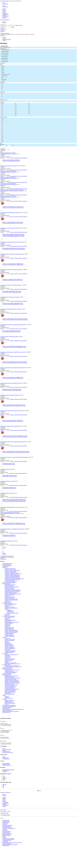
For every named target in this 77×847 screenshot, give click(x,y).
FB (3, 787)
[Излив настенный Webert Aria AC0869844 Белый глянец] (14, 523)
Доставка (4, 12)
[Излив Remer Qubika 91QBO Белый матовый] (12, 291)
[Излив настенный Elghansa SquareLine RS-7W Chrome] (13, 234)
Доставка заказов (6, 763)
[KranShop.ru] (4, 0)
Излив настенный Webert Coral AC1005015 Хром (10, 285)
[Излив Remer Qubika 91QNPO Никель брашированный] (14, 248)
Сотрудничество (6, 770)
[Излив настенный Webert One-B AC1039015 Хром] (13, 420)
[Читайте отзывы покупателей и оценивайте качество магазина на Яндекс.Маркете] (39, 791)
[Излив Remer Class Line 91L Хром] (10, 475)
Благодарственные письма (8, 752)
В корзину (2, 30)
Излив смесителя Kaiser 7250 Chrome (7, 178)
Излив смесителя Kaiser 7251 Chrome (7, 153)
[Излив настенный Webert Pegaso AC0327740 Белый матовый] (15, 361)
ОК (3, 786)
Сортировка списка (4, 46)
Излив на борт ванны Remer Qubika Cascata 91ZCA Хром (11, 507)
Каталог (4, 9)
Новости (4, 750)
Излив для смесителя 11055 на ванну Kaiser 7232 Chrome (11, 190)
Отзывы (4, 17)
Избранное (2, 35)
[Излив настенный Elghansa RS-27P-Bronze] (11, 159)
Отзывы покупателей (7, 749)
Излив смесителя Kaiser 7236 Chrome (7, 184)
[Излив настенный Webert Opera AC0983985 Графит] (13, 263)
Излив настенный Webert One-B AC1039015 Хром (10, 426)
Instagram (4, 784)
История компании (6, 751)
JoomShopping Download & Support (7, 557)
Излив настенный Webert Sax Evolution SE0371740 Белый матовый (13, 457)
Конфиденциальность (7, 765)
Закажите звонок (19, 25)
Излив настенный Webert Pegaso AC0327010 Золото (10, 212)
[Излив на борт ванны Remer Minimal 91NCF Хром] (13, 303)
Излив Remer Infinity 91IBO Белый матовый (9, 336)
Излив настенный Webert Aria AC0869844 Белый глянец (11, 528)
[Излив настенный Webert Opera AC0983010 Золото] (13, 377)
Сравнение (2, 31)
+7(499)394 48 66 (4, 813)
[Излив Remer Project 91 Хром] (9, 463)
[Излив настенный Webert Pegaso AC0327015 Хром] (13, 222)
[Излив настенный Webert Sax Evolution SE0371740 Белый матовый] (16, 451)
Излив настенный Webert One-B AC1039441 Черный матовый (12, 324)
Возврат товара (6, 757)
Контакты (4, 15)
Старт (2, 47)
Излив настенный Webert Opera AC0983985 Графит (10, 269)
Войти (4, 2)
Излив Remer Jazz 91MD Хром (6, 540)
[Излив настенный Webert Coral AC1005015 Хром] (12, 279)
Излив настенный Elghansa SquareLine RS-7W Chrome (10, 242)
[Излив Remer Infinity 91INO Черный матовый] (12, 389)
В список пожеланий (23, 157)
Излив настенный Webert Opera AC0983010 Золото (10, 383)
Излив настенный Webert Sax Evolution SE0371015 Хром (11, 410)
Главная (4, 8)
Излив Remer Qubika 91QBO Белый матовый (9, 297)
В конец (4, 554)
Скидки (4, 10)
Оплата (4, 11)
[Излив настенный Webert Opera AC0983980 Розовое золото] (14, 346)
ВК (3, 785)
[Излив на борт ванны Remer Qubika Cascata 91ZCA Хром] (14, 499)
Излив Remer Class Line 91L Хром (7, 481)
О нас (4, 748)
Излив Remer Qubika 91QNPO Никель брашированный (11, 254)
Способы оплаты (6, 758)
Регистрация (5, 3)
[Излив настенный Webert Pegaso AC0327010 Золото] (13, 206)
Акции (4, 21)
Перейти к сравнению (5, 33)
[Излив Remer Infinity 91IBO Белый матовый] (11, 330)
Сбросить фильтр (7, 47)
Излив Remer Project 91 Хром (6, 469)
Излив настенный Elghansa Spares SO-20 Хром (9, 513)
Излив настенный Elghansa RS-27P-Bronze (8, 165)
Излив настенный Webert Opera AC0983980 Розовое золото (11, 352)
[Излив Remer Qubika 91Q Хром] (9, 487)
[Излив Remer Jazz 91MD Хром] (9, 535)
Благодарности (5, 16)
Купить (1, 157)
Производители (6, 14)
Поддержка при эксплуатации (8, 769)
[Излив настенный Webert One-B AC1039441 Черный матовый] (15, 318)
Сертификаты (5, 13)
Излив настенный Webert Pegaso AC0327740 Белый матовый (12, 367)
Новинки (4, 22)
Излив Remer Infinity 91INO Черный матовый (9, 395)
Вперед (4, 553)
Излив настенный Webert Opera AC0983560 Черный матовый (12, 441)
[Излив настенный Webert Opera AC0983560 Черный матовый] (15, 435)
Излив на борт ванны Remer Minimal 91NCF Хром (10, 309)
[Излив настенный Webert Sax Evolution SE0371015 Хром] (14, 404)
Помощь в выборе (6, 764)
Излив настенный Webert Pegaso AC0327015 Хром (10, 228)
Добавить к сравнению (14, 157)
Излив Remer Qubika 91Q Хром (6, 493)
